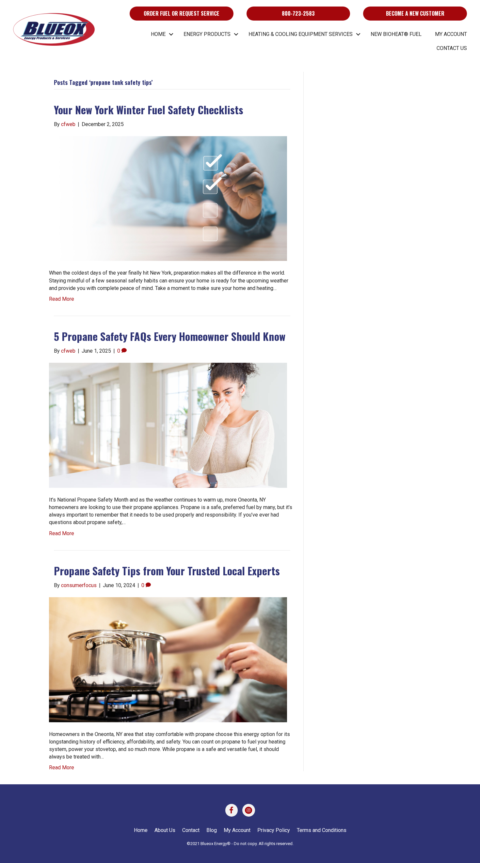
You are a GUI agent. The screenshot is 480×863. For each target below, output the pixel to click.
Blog (211, 830)
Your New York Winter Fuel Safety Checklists (148, 109)
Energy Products (207, 34)
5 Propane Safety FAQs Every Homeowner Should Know (169, 336)
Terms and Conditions (321, 830)
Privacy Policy (273, 830)
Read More (61, 299)
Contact (191, 830)
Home (158, 34)
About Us (164, 830)
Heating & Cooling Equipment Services (300, 34)
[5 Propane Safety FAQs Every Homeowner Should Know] (168, 425)
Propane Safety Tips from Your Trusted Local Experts (167, 570)
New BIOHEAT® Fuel (396, 34)
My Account (451, 34)
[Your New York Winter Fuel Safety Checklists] (168, 198)
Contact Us (452, 48)
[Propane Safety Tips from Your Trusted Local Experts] (168, 659)
